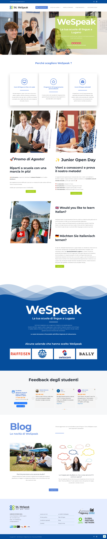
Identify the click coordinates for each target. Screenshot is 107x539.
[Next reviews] (96, 398)
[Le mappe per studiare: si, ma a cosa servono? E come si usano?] (76, 457)
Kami (61, 390)
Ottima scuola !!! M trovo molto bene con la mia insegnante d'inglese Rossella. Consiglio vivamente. (43, 398)
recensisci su (20, 406)
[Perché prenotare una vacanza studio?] (31, 457)
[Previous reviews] (33, 398)
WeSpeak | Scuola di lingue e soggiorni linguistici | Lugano (21, 394)
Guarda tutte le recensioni (21, 403)
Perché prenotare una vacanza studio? (31, 453)
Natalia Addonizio (43, 390)
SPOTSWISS (39, 537)
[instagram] (96, 1)
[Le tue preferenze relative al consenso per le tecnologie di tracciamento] (104, 536)
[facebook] (94, 1)
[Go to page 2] (63, 409)
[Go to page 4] (65, 409)
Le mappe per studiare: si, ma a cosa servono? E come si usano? (76, 453)
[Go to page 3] (64, 409)
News (30, 461)
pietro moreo (84, 390)
